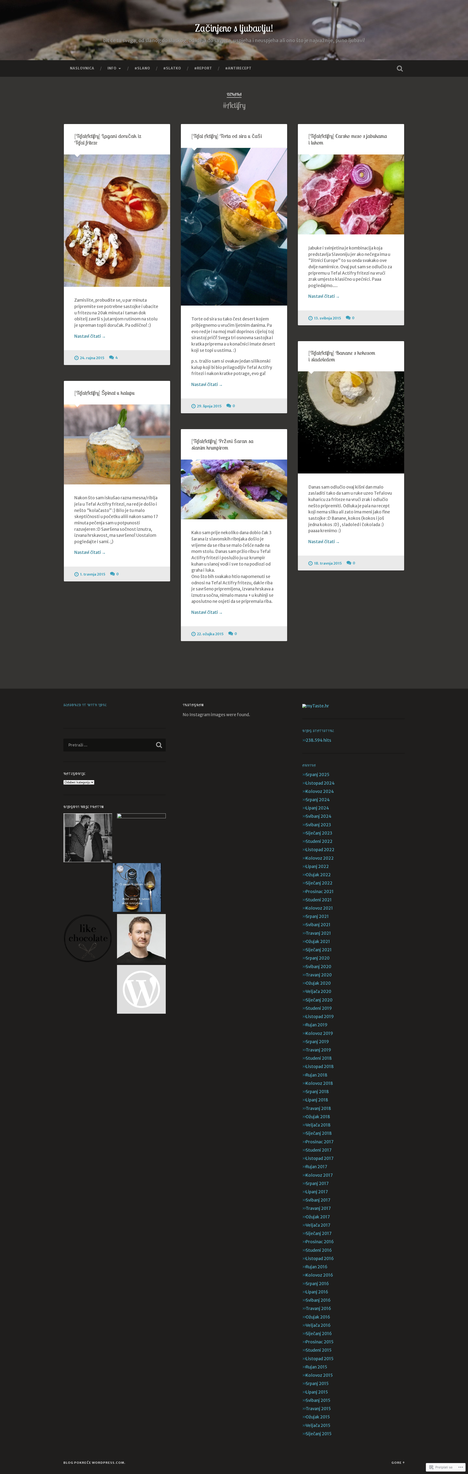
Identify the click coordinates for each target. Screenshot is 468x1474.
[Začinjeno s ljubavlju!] (87, 838)
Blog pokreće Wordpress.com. (94, 1462)
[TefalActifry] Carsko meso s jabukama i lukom (347, 139)
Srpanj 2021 (317, 916)
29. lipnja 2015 (209, 406)
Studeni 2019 (319, 1008)
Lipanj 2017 (317, 1192)
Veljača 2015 (318, 1425)
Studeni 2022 (319, 841)
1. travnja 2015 (92, 574)
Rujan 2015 (316, 1367)
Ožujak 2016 (318, 1317)
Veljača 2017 (318, 1225)
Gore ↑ (398, 1462)
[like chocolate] (87, 939)
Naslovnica (82, 68)
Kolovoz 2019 (319, 1033)
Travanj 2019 (318, 1050)
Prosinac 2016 (320, 1241)
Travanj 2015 (318, 1408)
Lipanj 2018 (317, 1100)
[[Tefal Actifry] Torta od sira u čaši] (234, 227)
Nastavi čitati (90, 336)
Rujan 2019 (316, 1025)
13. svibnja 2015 (327, 318)
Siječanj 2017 (319, 1233)
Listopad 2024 (320, 783)
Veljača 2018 (318, 1125)
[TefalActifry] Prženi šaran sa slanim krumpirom (222, 444)
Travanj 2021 (318, 933)
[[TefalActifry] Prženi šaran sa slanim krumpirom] (234, 489)
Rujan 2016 (316, 1267)
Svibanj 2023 (318, 825)
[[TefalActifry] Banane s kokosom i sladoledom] (351, 422)
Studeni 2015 (319, 1350)
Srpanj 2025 (317, 774)
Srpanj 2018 (317, 1091)
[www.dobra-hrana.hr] (141, 990)
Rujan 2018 (316, 1075)
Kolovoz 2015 (319, 1375)
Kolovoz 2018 (319, 1083)
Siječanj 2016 (319, 1333)
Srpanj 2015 (317, 1383)
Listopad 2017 (319, 1158)
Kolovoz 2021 (319, 908)
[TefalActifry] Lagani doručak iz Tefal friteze (107, 139)
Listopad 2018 (320, 1066)
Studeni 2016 (319, 1250)
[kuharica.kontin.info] (141, 939)
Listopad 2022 (320, 849)
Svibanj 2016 (318, 1300)
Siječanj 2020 (319, 1000)
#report (203, 68)
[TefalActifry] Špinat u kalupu (104, 392)
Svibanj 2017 (318, 1200)
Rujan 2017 (316, 1166)
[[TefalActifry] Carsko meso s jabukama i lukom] (351, 194)
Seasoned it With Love (85, 705)
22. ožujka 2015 (210, 634)
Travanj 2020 (319, 975)
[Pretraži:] (114, 745)
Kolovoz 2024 (320, 791)
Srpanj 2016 (317, 1283)
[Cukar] (141, 837)
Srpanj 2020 (318, 958)
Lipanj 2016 (317, 1292)
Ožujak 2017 (318, 1217)
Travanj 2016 (318, 1308)
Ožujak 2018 (318, 1116)
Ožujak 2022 (318, 874)
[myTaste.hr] (315, 706)
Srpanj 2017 (317, 1183)
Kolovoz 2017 (319, 1175)
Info (112, 68)
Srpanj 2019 (317, 1041)
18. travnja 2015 (328, 563)
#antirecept (238, 68)
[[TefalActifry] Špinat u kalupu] (117, 444)
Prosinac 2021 (320, 891)
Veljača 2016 (318, 1325)
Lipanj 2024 (317, 808)
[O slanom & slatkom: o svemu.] (137, 888)
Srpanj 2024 (318, 799)
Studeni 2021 (319, 900)
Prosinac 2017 (319, 1142)
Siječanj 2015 (319, 1433)
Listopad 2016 (320, 1258)
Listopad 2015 (319, 1358)
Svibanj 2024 (319, 816)
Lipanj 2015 (317, 1392)
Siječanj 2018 (319, 1133)
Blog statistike (318, 731)
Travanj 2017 (318, 1208)
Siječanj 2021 (319, 950)
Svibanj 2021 (318, 924)
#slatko (172, 68)
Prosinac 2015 (319, 1342)
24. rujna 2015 (92, 358)
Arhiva (309, 765)
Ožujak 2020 (318, 983)
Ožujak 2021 (318, 941)
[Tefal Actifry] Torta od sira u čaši (226, 135)
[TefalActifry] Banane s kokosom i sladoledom (341, 356)
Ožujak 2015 (318, 1417)
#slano (142, 68)
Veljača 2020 (318, 991)
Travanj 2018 (318, 1108)
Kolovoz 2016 (319, 1275)
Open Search (400, 68)
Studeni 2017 (319, 1150)
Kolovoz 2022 (320, 858)
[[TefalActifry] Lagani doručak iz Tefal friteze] (117, 220)
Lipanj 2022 (317, 866)
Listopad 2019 (320, 1016)
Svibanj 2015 (318, 1400)
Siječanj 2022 (319, 883)
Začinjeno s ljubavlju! (234, 28)
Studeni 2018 (319, 1058)
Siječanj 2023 (319, 833)
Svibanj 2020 (318, 966)
